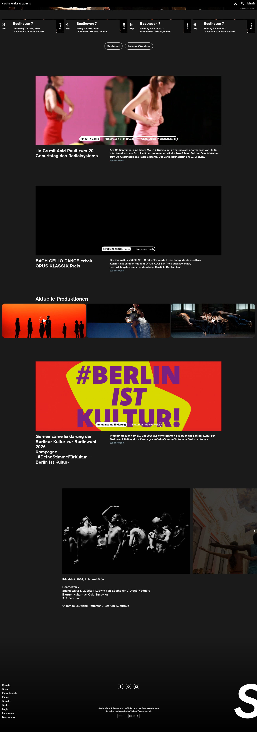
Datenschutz (8, 717)
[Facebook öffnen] (120, 686)
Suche (5, 705)
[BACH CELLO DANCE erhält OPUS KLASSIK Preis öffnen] (128, 229)
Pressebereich (9, 693)
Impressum (8, 713)
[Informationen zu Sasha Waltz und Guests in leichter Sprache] (235, 3)
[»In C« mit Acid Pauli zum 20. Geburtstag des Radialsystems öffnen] (128, 119)
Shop (5, 689)
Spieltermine (113, 46)
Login (5, 709)
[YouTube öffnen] (136, 686)
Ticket (60, 26)
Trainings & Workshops (139, 46)
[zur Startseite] (128, 3)
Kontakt (6, 685)
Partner (5, 697)
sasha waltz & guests (16, 3)
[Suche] (242, 3)
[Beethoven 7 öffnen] (29, 27)
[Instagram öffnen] (128, 686)
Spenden (6, 701)
